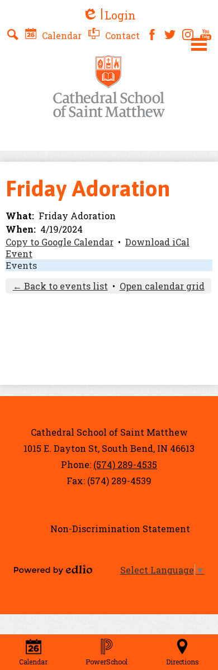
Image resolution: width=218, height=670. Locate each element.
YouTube (205, 34)
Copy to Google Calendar (59, 242)
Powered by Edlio (53, 569)
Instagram (187, 34)
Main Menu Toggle (199, 44)
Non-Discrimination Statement (120, 528)
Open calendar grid (162, 286)
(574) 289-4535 (125, 464)
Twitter (170, 34)
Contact (121, 35)
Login (109, 15)
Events (21, 265)
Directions (182, 661)
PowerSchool (106, 661)
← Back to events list (60, 286)
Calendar (61, 35)
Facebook (152, 34)
